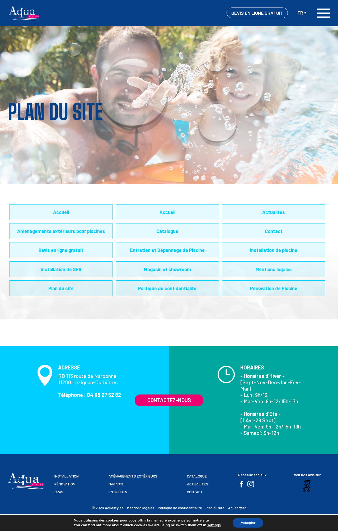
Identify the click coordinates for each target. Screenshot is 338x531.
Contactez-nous (169, 400)
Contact (274, 231)
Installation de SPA (61, 269)
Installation (66, 476)
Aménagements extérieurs (133, 476)
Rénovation (64, 484)
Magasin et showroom (167, 269)
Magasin (116, 484)
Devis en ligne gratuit (257, 13)
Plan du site (61, 288)
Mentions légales (274, 269)
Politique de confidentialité (167, 288)
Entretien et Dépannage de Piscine (167, 250)
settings (214, 525)
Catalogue (167, 231)
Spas (58, 492)
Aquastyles (237, 508)
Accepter (248, 522)
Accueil (61, 212)
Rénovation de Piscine (273, 288)
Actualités (273, 212)
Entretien (118, 492)
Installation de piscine (273, 250)
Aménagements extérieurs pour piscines (61, 231)
